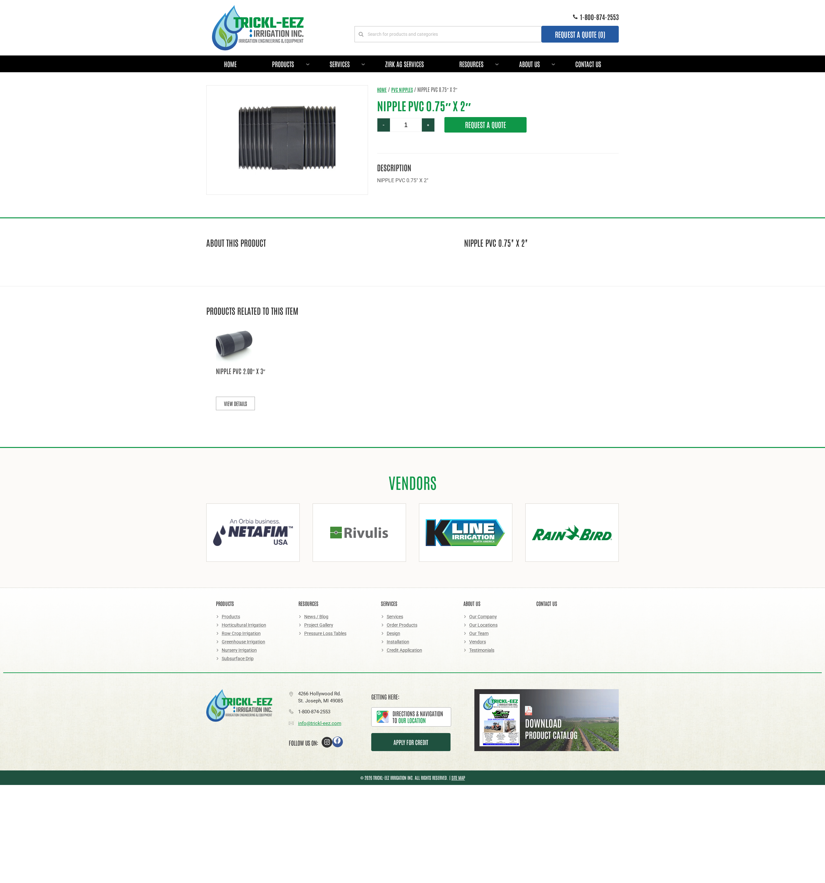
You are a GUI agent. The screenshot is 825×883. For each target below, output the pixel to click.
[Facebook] (337, 742)
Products (283, 64)
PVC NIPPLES (402, 89)
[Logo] (258, 28)
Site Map (458, 777)
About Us (529, 64)
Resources (471, 64)
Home (230, 64)
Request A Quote (485, 124)
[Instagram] (327, 742)
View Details (235, 403)
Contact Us (588, 64)
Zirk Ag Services (404, 64)
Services (340, 64)
